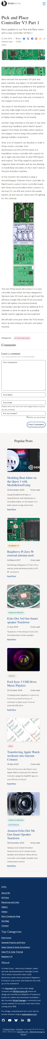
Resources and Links (10, 902)
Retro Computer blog (10, 916)
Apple (11, 746)
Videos (4, 912)
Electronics (14, 825)
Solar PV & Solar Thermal (12, 952)
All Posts (5, 897)
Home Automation (16, 613)
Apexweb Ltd (10, 988)
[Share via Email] (40, 38)
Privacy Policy (8, 1029)
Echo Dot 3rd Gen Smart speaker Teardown (22, 620)
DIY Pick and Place (22, 338)
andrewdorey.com (29, 1014)
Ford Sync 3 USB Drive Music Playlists (22, 683)
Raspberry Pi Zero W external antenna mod (20, 553)
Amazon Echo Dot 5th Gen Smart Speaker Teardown (21, 834)
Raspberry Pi (14, 546)
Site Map (5, 921)
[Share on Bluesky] (24, 38)
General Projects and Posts (13, 942)
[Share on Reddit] (36, 38)
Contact (5, 926)
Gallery (4, 907)
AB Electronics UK (20, 991)
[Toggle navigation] (44, 3)
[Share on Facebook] (32, 38)
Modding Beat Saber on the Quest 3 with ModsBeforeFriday (22, 481)
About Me (5, 893)
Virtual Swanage (19, 1000)
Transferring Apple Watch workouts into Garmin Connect (23, 755)
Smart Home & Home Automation (15, 947)
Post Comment (36, 424)
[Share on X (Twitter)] (28, 38)
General (12, 676)
